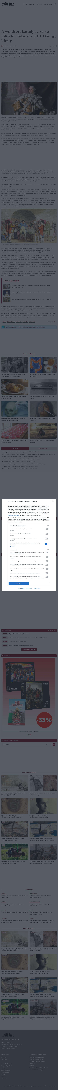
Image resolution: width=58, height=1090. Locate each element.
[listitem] (29, 525)
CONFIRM (18, 583)
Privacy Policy (37, 588)
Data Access (29, 588)
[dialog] (29, 545)
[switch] (46, 529)
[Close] (53, 501)
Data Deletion (21, 588)
